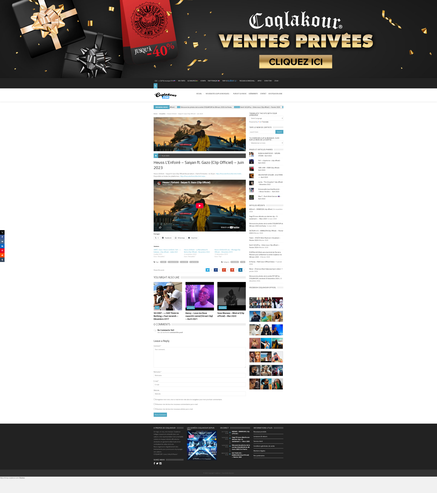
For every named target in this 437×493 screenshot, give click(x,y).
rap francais (194, 262)
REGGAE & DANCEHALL (247, 81)
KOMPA (203, 81)
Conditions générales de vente (264, 446)
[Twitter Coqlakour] (157, 464)
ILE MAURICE (192, 81)
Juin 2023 (184, 262)
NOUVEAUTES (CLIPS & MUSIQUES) (217, 93)
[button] (254, 302)
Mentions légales (259, 451)
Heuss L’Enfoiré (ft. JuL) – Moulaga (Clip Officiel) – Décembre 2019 (227, 250)
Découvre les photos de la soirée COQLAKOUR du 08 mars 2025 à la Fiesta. (194, 107)
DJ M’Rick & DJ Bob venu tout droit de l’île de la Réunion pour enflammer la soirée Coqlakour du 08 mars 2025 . (265, 254)
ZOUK (276, 81)
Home (155, 114)
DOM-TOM (268, 81)
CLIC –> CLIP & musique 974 (164, 81)
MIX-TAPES (181, 81)
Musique (225, 107)
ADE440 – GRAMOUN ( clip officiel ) (261, 209)
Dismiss (22, 478)
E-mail (156, 381)
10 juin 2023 (165, 156)
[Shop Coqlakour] (218, 39)
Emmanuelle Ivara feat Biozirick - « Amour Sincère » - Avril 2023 (269, 190)
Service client (258, 441)
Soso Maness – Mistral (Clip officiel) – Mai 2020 (230, 314)
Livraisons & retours (260, 436)
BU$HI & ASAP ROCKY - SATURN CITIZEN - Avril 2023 (269, 154)
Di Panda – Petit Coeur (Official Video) (262, 261)
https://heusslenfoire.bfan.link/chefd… (229, 173)
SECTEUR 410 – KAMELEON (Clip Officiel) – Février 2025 (240, 455)
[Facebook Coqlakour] (155, 464)
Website (156, 390)
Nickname (157, 372)
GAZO (163, 262)
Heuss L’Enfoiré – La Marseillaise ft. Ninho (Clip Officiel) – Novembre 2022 (197, 250)
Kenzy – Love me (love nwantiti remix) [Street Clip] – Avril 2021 (199, 316)
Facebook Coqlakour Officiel (262, 287)
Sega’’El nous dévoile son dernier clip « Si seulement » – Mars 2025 (263, 217)
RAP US (225, 81)
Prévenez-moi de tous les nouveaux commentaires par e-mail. (176, 404)
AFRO (260, 81)
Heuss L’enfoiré (173, 262)
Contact (263, 93)
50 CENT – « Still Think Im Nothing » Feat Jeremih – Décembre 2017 (166, 316)
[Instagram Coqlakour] (160, 464)
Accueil (199, 93)
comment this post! (176, 332)
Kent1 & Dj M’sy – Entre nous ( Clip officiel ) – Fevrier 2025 (248, 107)
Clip (243, 262)
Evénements (253, 93)
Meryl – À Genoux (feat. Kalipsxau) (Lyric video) (265, 269)
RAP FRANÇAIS (213, 81)
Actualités (274, 107)
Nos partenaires (259, 455)
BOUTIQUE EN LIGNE (275, 93)
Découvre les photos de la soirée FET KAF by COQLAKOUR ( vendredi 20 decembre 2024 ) (264, 277)
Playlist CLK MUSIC (239, 93)
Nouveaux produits (260, 431)
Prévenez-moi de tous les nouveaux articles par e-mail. (174, 409)
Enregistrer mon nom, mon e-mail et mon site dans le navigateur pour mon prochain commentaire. (188, 399)
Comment (157, 346)
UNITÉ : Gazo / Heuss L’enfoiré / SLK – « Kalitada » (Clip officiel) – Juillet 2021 (167, 250)
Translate (265, 122)
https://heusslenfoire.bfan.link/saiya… (193, 176)
